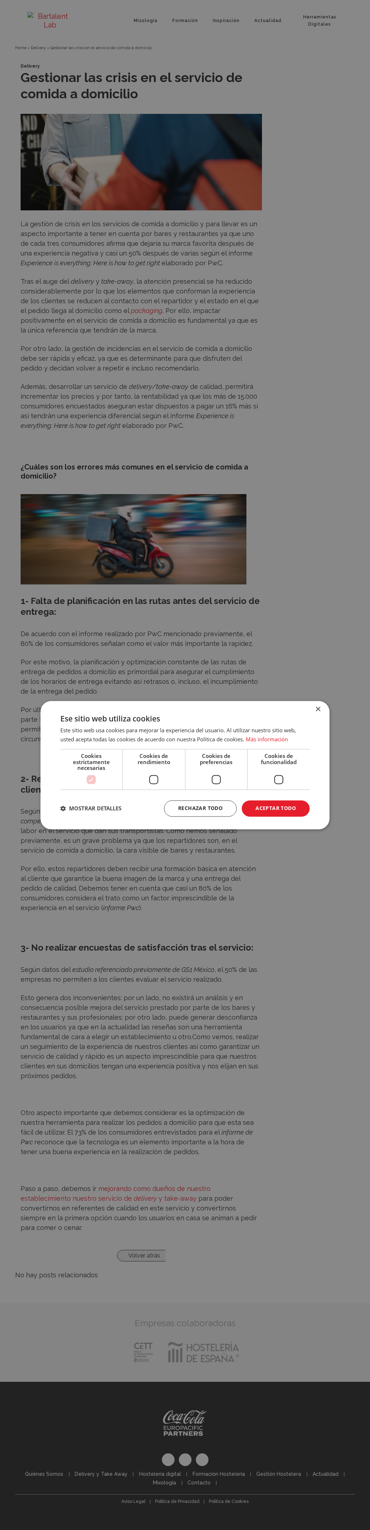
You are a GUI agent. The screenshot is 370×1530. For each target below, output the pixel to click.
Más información (267, 739)
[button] (90, 809)
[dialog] (185, 765)
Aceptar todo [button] (275, 808)
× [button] (317, 709)
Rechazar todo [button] (200, 808)
